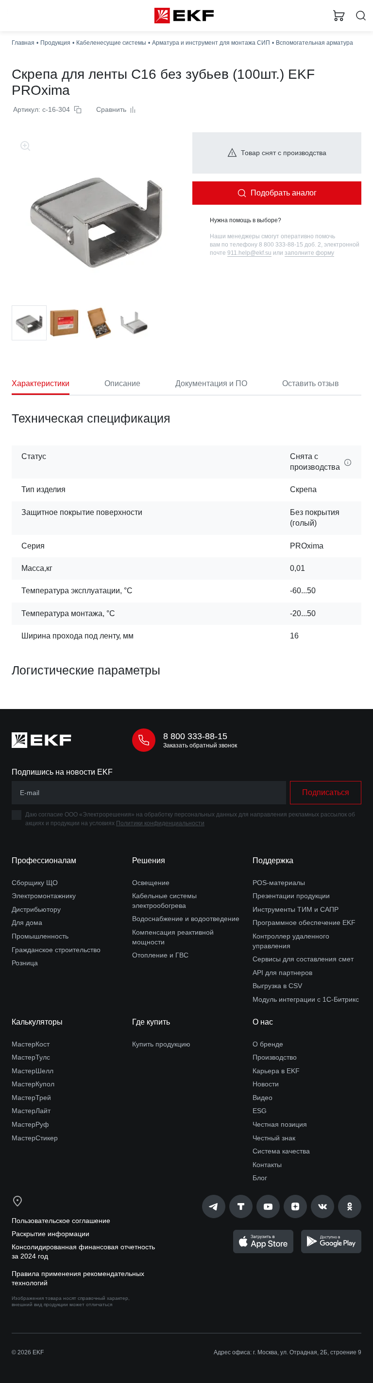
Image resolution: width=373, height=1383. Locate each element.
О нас (263, 1022)
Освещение (151, 883)
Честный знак (274, 1138)
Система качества (281, 1151)
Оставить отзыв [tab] (310, 383)
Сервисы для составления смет (303, 959)
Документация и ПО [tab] (211, 383)
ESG (260, 1111)
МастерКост (31, 1044)
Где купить (151, 1022)
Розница (25, 963)
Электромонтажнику (44, 896)
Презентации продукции (291, 896)
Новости (266, 1084)
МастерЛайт (31, 1111)
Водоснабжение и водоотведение (185, 918)
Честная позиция (280, 1124)
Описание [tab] (122, 383)
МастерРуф (30, 1124)
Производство (275, 1057)
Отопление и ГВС (160, 955)
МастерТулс (31, 1057)
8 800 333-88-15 (195, 736)
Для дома (27, 922)
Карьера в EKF (276, 1071)
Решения (148, 860)
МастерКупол (33, 1084)
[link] (213, 1206)
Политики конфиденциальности (160, 823)
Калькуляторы (37, 1022)
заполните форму (309, 252)
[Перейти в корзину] (339, 15)
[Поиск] (361, 16)
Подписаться (325, 792)
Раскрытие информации (50, 1234)
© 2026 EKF (28, 1352)
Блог (260, 1178)
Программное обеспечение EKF (304, 922)
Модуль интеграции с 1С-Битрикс (306, 999)
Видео (262, 1097)
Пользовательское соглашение (61, 1220)
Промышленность (40, 936)
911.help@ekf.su (249, 252)
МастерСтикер (35, 1138)
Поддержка (273, 860)
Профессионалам (44, 860)
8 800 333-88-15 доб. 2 (290, 244)
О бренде (268, 1044)
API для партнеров (282, 972)
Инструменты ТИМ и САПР (296, 909)
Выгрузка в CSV (277, 986)
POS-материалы (279, 883)
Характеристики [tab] (40, 383)
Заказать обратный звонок (200, 745)
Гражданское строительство (56, 950)
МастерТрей (31, 1097)
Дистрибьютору (36, 909)
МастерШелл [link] (32, 1071)
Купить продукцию (161, 1044)
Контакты (267, 1165)
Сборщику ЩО (35, 883)
